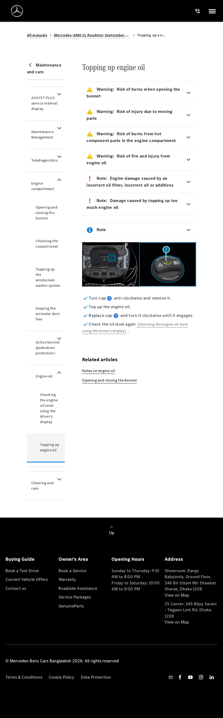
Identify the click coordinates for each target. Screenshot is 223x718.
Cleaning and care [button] (42, 485)
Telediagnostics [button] (44, 160)
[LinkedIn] (211, 677)
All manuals (37, 35)
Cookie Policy (61, 677)
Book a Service (72, 571)
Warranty (67, 579)
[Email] (171, 677)
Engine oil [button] (44, 376)
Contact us (15, 588)
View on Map (177, 595)
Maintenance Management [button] (42, 134)
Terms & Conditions (23, 677)
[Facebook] (180, 677)
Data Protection (96, 677)
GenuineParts (71, 606)
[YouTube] (190, 677)
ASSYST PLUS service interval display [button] (44, 103)
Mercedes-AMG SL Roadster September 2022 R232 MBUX (92, 35)
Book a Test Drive (22, 571)
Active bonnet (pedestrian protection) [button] (48, 348)
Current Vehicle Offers (26, 579)
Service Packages (74, 597)
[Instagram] (201, 677)
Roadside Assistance (77, 588)
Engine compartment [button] (42, 186)
